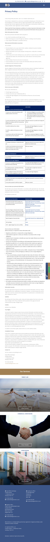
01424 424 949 (20, 1)
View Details (25, 408)
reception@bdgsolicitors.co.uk (11, 363)
